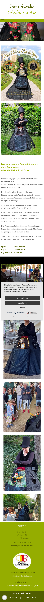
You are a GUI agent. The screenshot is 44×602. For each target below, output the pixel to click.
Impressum (16, 316)
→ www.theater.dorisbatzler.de (22, 573)
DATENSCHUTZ (29, 598)
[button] (22, 344)
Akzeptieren (22, 298)
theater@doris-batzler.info (22, 545)
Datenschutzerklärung (25, 316)
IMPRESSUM (13, 598)
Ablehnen (22, 303)
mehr (22, 308)
